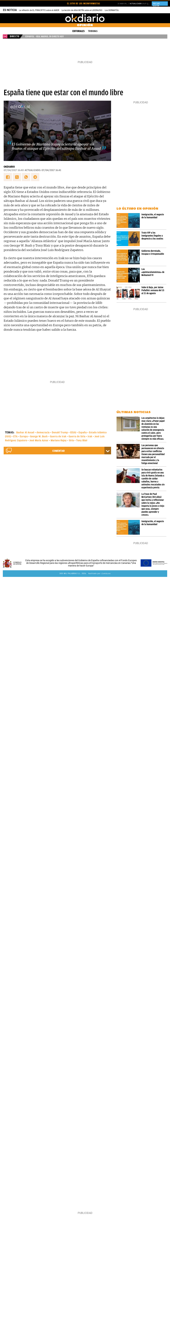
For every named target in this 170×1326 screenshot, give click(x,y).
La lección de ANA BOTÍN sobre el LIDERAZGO (82, 10)
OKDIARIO (9, 166)
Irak (90, 436)
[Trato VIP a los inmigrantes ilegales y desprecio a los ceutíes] (129, 238)
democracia (43, 432)
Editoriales (78, 31)
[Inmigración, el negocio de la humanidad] (129, 220)
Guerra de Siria (77, 436)
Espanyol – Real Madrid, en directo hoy (44, 36)
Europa (24, 436)
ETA (15, 436)
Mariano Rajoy (59, 440)
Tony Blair (81, 440)
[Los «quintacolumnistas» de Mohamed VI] (129, 275)
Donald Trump (60, 432)
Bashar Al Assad (25, 432)
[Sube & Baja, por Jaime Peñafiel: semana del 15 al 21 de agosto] (129, 293)
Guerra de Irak (58, 436)
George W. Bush (39, 436)
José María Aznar (38, 440)
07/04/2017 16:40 (14, 170)
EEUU (73, 432)
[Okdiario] (85, 18)
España (83, 432)
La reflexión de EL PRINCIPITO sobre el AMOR (39, 10)
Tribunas (93, 31)
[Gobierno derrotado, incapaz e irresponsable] (129, 257)
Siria (71, 440)
